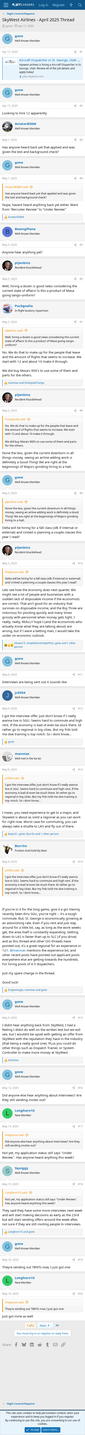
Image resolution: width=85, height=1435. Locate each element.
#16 (80, 1088)
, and (27, 990)
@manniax (18, 950)
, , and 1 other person (45, 645)
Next (43, 1325)
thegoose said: (14, 572)
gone (9, 26)
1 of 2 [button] (30, 1325)
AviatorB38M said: (16, 187)
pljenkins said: (14, 330)
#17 (80, 1126)
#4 (81, 178)
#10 (80, 563)
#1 (81, 52)
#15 (80, 1018)
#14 (80, 862)
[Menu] (6, 5)
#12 (80, 708)
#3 (81, 140)
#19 (80, 1260)
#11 (80, 674)
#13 (80, 769)
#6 (81, 279)
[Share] (75, 52)
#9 (81, 493)
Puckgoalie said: (15, 419)
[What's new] (71, 5)
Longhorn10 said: (16, 1192)
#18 (80, 1184)
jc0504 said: (12, 778)
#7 (81, 322)
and (26, 383)
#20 (80, 1293)
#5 (81, 245)
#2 (81, 106)
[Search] (80, 5)
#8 (81, 410)
